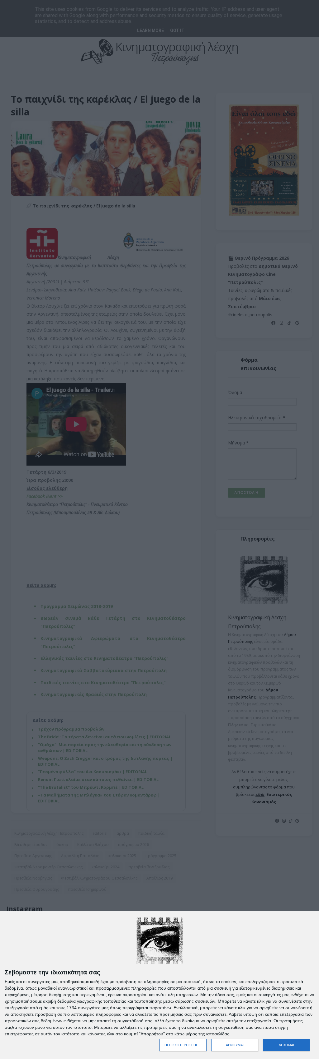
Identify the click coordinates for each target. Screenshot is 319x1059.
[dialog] (159, 985)
